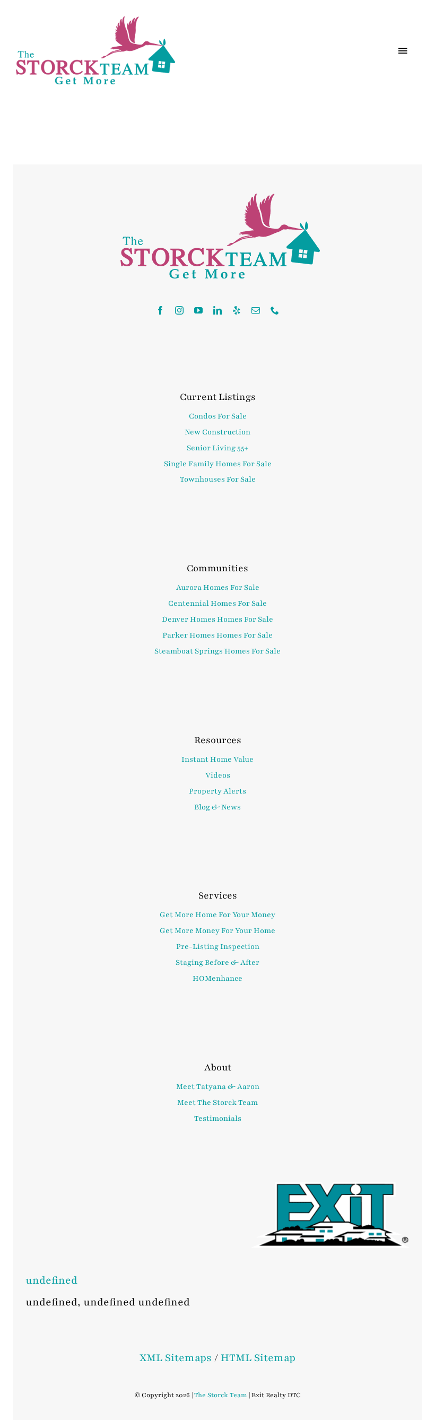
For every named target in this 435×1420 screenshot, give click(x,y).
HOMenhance (217, 978)
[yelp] (236, 310)
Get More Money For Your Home (217, 931)
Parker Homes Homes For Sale (217, 635)
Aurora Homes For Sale (217, 587)
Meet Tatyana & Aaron (217, 1087)
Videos (217, 775)
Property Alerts (217, 791)
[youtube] (198, 310)
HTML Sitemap (258, 1358)
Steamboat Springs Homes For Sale (217, 651)
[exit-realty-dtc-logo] (330, 1188)
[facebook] (160, 310)
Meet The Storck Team (217, 1102)
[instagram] (179, 310)
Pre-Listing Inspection (217, 947)
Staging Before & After (217, 962)
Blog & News (217, 807)
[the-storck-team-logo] (95, 22)
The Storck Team (220, 1395)
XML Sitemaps (176, 1358)
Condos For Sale (218, 416)
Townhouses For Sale (218, 479)
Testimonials (217, 1118)
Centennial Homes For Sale (217, 603)
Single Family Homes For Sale (218, 464)
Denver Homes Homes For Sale (217, 619)
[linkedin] (217, 310)
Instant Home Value (217, 759)
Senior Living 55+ (217, 448)
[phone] (275, 310)
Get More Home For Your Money (217, 915)
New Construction (217, 432)
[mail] (255, 310)
